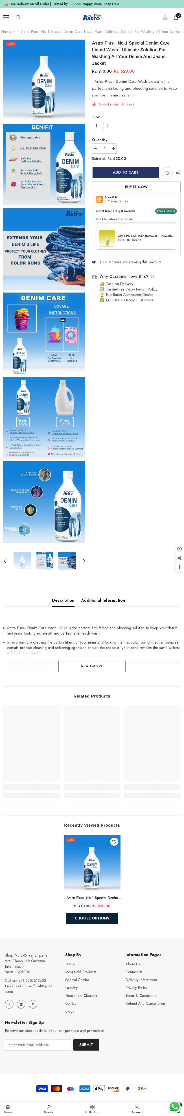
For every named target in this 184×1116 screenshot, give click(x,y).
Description (63, 600)
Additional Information (103, 600)
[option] (22, 561)
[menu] (6, 17)
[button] (4, 560)
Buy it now (136, 187)
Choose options (92, 918)
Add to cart (125, 172)
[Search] (19, 17)
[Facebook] (9, 1004)
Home (6, 31)
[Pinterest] (33, 1004)
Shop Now (111, 4)
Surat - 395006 (17, 972)
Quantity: (100, 139)
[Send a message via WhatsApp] (175, 1107)
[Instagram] (21, 1004)
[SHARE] (177, 173)
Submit (86, 1044)
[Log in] (165, 17)
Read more (92, 666)
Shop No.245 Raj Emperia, (27, 955)
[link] (32, 787)
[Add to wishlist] (167, 172)
